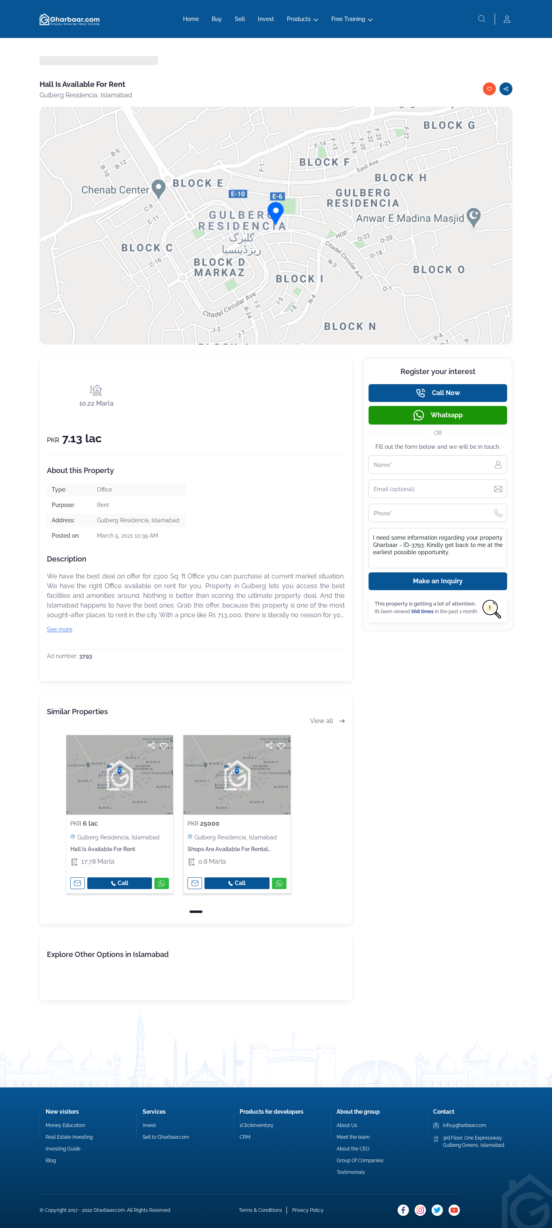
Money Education (65, 1125)
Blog (51, 1160)
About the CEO (353, 1149)
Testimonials (351, 1172)
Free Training (348, 19)
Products (299, 19)
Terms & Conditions (260, 1210)
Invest (266, 19)
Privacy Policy (308, 1210)
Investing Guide (63, 1149)
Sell (240, 19)
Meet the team (353, 1137)
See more (59, 629)
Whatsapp (447, 415)
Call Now (446, 393)
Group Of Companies (360, 1160)
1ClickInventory (257, 1125)
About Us (347, 1125)
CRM (245, 1137)
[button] (196, 911)
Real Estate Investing (69, 1137)
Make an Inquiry (438, 581)
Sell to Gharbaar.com (166, 1137)
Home (191, 19)
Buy (217, 19)
